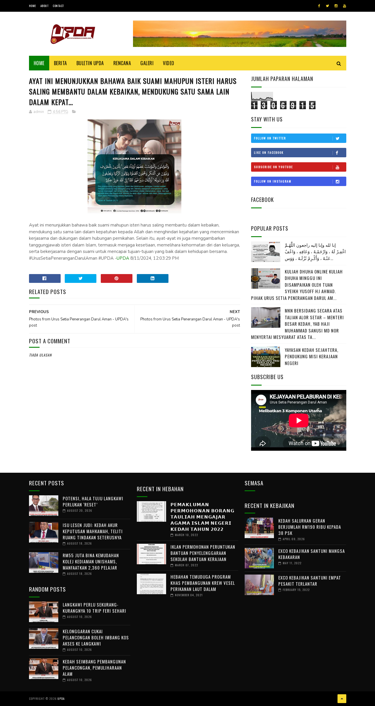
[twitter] (327, 6)
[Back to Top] (342, 698)
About (44, 6)
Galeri (147, 63)
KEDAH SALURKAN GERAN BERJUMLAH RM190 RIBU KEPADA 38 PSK (309, 526)
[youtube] (344, 6)
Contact (58, 6)
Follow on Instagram (273, 181)
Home (32, 6)
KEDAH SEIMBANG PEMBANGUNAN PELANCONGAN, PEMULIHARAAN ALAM (94, 667)
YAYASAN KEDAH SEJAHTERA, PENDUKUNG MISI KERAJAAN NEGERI (311, 356)
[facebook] (319, 6)
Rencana (122, 63)
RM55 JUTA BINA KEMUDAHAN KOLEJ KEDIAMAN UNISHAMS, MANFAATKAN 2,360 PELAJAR (91, 561)
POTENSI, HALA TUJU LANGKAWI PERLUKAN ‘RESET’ (93, 501)
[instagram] (336, 6)
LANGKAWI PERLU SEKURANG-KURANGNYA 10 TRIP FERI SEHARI (94, 607)
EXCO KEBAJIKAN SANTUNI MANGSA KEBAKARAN (311, 554)
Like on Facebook (269, 152)
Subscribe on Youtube (273, 167)
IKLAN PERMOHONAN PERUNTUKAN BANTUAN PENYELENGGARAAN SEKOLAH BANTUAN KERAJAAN (203, 552)
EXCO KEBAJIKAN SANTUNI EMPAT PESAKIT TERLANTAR (309, 580)
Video (168, 63)
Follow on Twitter (270, 138)
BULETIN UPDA (90, 63)
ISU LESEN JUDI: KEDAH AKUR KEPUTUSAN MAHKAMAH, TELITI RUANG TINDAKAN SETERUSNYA (93, 531)
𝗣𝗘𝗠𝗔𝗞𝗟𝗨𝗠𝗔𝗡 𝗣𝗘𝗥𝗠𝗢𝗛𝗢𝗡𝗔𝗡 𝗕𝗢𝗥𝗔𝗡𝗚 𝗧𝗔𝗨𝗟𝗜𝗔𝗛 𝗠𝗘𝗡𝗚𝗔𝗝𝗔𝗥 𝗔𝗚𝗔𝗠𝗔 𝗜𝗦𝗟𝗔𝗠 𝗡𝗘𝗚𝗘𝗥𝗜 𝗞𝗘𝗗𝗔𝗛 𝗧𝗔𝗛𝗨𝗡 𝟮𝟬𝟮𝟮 (202, 516)
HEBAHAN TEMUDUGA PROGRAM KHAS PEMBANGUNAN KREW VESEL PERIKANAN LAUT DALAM (203, 582)
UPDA (123, 258)
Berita (60, 63)
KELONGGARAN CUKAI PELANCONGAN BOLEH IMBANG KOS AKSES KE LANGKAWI (96, 637)
